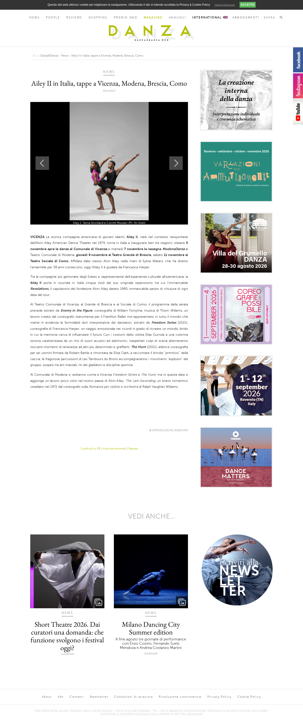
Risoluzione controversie (180, 696)
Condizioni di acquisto (133, 696)
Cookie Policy (249, 696)
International (207, 17)
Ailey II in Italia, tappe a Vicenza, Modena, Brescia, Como (107, 55)
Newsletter (99, 696)
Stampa (133, 448)
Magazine (153, 17)
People (53, 17)
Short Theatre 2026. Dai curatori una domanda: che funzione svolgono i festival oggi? (67, 636)
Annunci (177, 17)
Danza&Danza (49, 55)
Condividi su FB (90, 448)
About (47, 696)
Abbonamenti (245, 17)
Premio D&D (126, 17)
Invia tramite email (114, 448)
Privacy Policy (219, 696)
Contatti (77, 696)
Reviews (74, 17)
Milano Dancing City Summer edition (151, 628)
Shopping (98, 17)
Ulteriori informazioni (225, 5)
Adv (61, 696)
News (34, 17)
